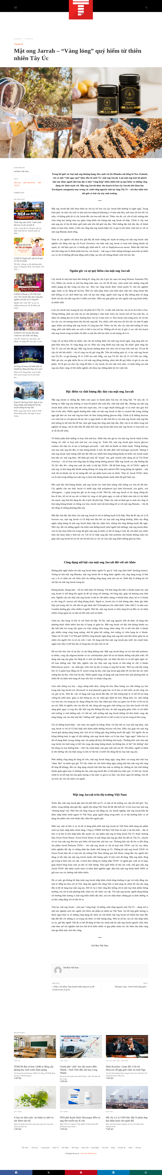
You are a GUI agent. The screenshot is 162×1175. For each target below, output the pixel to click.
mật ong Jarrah (29, 182)
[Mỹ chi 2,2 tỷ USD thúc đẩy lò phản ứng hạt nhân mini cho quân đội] (127, 1097)
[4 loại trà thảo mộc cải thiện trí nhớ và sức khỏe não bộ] (35, 1097)
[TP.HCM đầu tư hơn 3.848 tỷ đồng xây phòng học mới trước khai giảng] (35, 1046)
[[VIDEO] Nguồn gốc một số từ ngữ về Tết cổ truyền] (29, 247)
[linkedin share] (113, 1172)
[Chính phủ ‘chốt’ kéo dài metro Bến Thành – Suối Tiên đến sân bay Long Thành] (81, 1046)
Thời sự (17, 1060)
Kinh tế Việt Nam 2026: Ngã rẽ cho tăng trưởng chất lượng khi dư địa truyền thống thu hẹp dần (28, 405)
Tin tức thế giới (113, 1060)
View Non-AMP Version (88, 1153)
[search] (146, 7)
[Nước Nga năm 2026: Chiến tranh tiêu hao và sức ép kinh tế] (29, 211)
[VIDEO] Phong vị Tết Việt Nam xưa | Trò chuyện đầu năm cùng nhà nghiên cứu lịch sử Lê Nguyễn (28, 297)
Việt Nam (63, 1060)
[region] (81, 23)
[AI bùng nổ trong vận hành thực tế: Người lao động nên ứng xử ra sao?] (29, 355)
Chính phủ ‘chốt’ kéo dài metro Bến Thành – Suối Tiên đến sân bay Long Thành (78, 1069)
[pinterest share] (81, 1172)
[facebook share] (16, 1172)
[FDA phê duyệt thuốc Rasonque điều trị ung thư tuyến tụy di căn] (81, 1097)
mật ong (17, 182)
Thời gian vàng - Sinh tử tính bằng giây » (130, 987)
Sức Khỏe (18, 1111)
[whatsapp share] (146, 1172)
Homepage (18, 39)
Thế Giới (124, 1060)
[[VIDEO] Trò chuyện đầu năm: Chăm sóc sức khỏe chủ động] (29, 321)
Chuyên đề (29, 39)
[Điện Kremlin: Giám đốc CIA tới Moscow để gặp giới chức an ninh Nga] (127, 1046)
